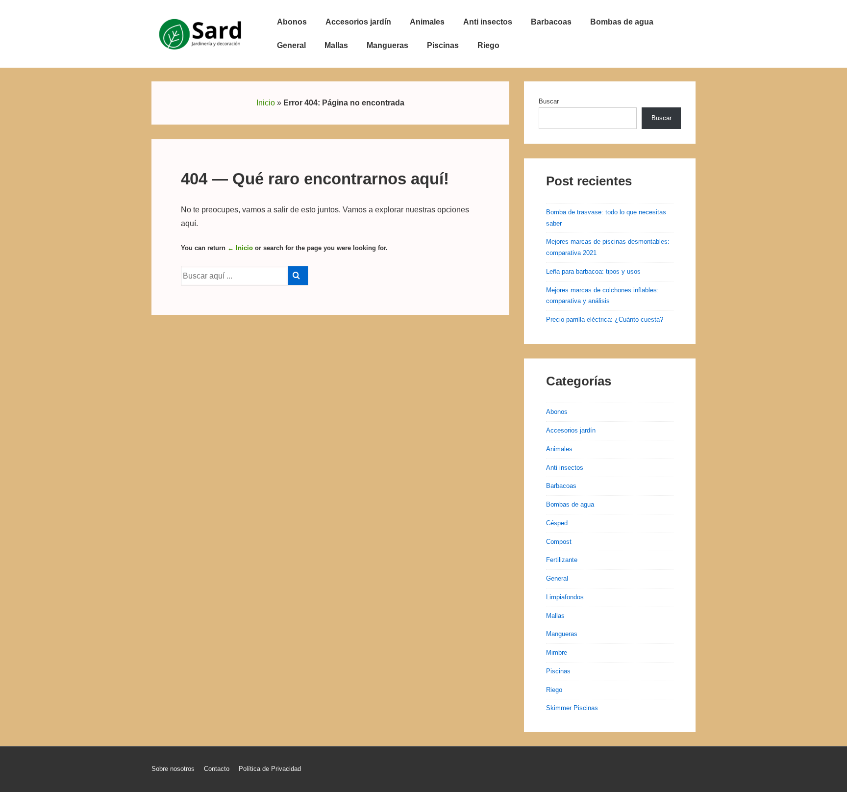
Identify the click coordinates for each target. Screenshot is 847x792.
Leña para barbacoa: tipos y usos (593, 271)
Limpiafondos (565, 597)
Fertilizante (561, 559)
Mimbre (556, 652)
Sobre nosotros (173, 768)
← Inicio (240, 248)
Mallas (336, 45)
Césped (557, 523)
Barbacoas (551, 22)
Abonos (292, 22)
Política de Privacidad (270, 768)
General (291, 45)
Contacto (216, 768)
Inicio (265, 103)
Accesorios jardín (358, 22)
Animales (427, 22)
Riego (488, 45)
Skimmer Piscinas (572, 708)
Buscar (549, 101)
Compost (559, 541)
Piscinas (443, 45)
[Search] (298, 275)
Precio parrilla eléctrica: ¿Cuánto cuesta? (604, 319)
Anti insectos (487, 22)
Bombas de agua (621, 22)
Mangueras (387, 45)
